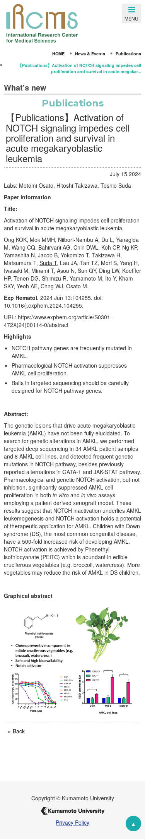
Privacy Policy (72, 822)
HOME (58, 54)
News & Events (90, 54)
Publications (128, 54)
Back (19, 731)
